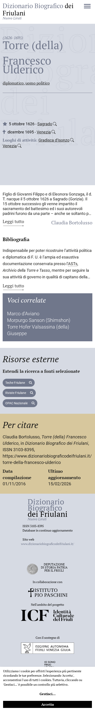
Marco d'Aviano (23, 313)
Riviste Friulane (16, 393)
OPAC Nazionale (16, 403)
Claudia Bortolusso (71, 222)
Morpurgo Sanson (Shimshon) (38, 320)
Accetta (47, 704)
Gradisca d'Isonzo (53, 140)
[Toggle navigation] (87, 6)
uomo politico (37, 83)
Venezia (44, 132)
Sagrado (44, 124)
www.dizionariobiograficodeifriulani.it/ (47, 544)
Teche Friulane (15, 382)
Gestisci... (48, 693)
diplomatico (13, 83)
